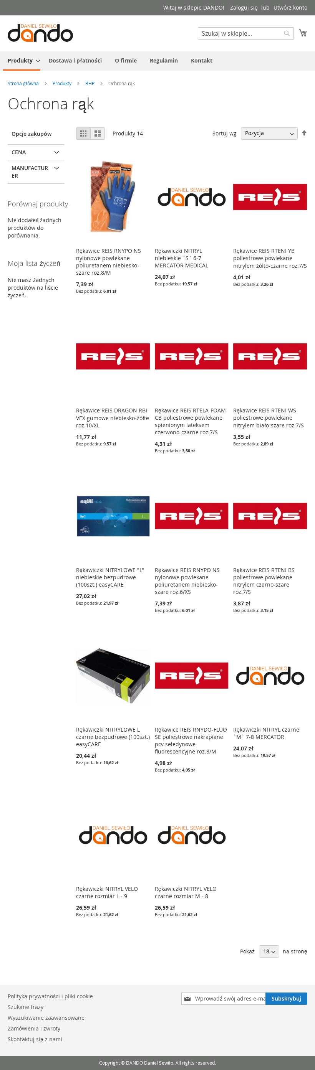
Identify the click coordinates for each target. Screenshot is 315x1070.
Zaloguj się (244, 7)
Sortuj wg (224, 133)
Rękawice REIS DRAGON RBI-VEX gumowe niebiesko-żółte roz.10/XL (112, 418)
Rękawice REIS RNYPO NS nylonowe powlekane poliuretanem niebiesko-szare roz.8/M (108, 261)
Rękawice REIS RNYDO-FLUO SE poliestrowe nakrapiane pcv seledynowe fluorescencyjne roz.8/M (191, 740)
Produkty (63, 83)
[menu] (157, 61)
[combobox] (246, 33)
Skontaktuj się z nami (35, 1039)
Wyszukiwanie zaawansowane (46, 1017)
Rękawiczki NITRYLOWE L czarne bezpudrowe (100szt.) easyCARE (113, 737)
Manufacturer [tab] (30, 171)
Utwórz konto (290, 7)
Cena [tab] (19, 152)
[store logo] (40, 33)
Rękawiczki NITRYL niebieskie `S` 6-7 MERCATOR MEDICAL (181, 258)
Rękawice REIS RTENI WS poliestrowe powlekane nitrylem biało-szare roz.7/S (268, 418)
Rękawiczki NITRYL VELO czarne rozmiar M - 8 (186, 892)
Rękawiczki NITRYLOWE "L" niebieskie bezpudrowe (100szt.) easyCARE (110, 577)
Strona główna (24, 83)
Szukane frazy (25, 1007)
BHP (90, 83)
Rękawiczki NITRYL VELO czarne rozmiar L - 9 (107, 892)
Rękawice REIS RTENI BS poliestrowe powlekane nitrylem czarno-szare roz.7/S (264, 580)
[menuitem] (21, 61)
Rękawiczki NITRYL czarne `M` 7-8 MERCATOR (266, 733)
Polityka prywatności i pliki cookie (50, 996)
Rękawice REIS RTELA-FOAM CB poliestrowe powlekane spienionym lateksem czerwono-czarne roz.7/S (190, 421)
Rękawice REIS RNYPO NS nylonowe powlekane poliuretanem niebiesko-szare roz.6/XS (187, 580)
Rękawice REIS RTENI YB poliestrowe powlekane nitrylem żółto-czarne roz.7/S (270, 258)
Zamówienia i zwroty (34, 1028)
